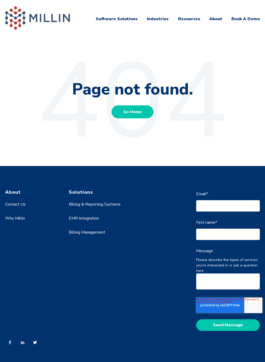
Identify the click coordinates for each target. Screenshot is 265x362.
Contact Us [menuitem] (15, 204)
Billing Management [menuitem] (87, 232)
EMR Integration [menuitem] (84, 218)
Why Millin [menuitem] (15, 218)
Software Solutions (117, 19)
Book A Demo (245, 19)
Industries (158, 19)
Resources (189, 19)
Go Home (132, 112)
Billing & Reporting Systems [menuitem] (95, 204)
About (215, 19)
